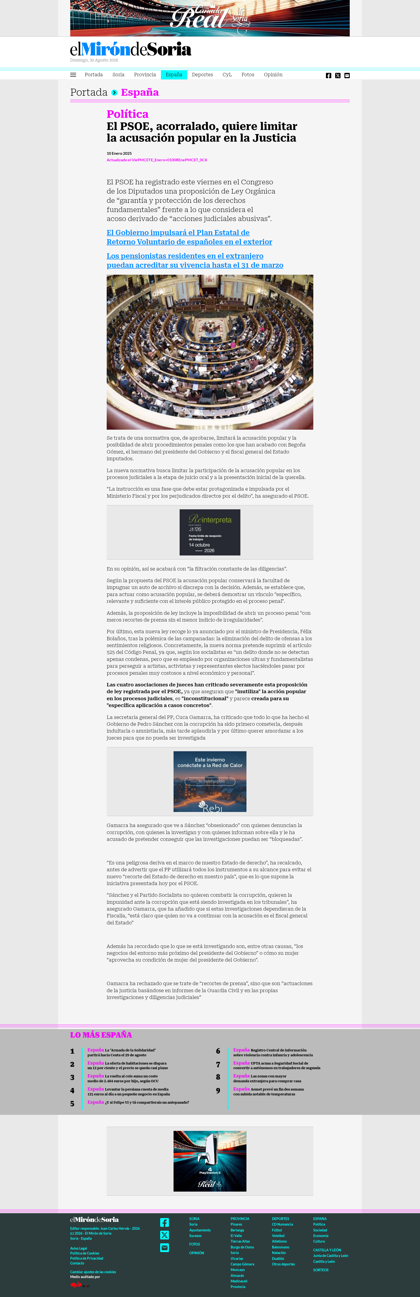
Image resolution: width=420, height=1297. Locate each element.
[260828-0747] (210, 18)
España (174, 74)
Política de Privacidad (86, 1258)
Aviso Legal (78, 1248)
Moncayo (238, 1270)
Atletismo (279, 1241)
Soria (118, 74)
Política (128, 114)
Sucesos (195, 1236)
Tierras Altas (240, 1241)
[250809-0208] (210, 781)
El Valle (236, 1236)
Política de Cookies (84, 1253)
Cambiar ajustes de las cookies (93, 1272)
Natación (279, 1253)
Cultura (319, 1241)
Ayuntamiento (200, 1230)
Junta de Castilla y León (330, 1256)
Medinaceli (239, 1281)
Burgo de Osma (242, 1247)
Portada (94, 74)
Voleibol (278, 1236)
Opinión (273, 74)
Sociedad (320, 1230)
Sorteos (321, 1270)
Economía (320, 1236)
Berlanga (237, 1230)
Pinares (236, 1224)
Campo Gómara (242, 1264)
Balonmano (280, 1247)
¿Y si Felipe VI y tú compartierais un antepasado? (138, 1102)
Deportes (202, 74)
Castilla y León (327, 1250)
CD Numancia (282, 1224)
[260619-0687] (210, 532)
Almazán (237, 1275)
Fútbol (277, 1230)
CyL (227, 74)
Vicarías (237, 1258)
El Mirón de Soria (131, 50)
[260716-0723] (210, 1161)
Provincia (145, 74)
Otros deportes (283, 1264)
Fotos (248, 74)
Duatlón (278, 1258)
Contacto (77, 1263)
